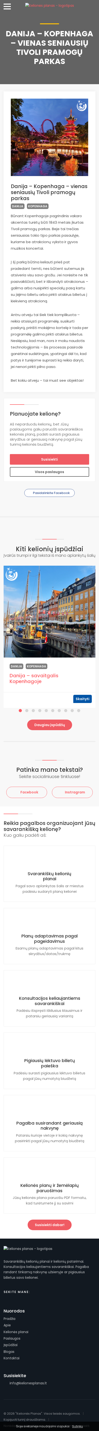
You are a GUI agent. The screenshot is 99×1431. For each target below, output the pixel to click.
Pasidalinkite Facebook (51, 493)
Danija (17, 206)
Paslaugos (12, 1338)
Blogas (9, 1351)
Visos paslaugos (49, 471)
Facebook (29, 792)
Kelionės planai (16, 1332)
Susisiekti (49, 459)
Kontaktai (11, 1358)
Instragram (74, 792)
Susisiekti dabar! (49, 1224)
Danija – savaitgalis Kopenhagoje (34, 678)
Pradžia (9, 1318)
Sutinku (77, 1426)
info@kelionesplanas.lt (28, 1383)
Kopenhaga (37, 206)
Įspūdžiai (11, 1344)
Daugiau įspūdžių (49, 724)
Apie (7, 1325)
